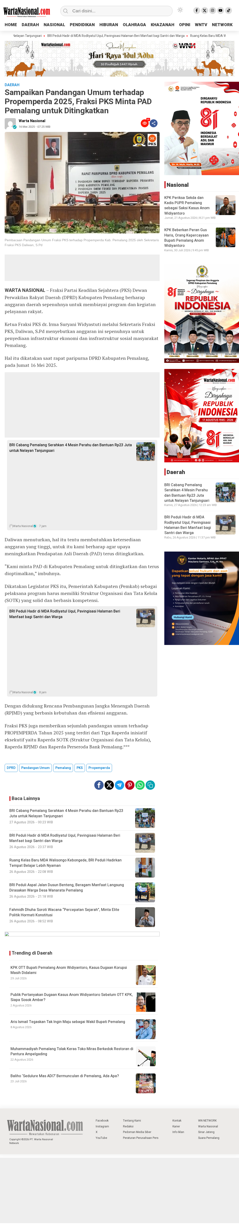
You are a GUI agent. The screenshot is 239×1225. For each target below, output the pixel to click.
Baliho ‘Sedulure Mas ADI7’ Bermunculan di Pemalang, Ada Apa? (65, 1076)
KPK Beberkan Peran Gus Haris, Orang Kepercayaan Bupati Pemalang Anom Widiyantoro (186, 237)
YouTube (101, 1138)
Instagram (102, 1126)
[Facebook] (196, 10)
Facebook (102, 1121)
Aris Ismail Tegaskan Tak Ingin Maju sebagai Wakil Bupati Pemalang (68, 1022)
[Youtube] (220, 10)
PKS (80, 767)
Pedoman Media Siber (137, 1132)
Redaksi (128, 1126)
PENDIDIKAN (82, 25)
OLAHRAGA (134, 25)
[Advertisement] (82, 268)
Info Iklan (178, 1132)
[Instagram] (212, 10)
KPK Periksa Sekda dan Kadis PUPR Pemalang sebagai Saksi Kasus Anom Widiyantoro (187, 205)
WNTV (201, 25)
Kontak (176, 1121)
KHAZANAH (162, 25)
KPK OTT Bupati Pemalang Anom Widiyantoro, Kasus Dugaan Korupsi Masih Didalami (69, 970)
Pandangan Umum (35, 767)
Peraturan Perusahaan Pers (140, 1138)
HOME (11, 25)
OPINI (184, 25)
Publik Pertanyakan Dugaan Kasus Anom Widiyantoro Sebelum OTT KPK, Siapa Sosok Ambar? (72, 997)
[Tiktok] (228, 10)
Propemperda (99, 767)
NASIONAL (54, 25)
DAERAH (30, 25)
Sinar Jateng (206, 1132)
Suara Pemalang (208, 1138)
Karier (176, 1126)
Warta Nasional (32, 121)
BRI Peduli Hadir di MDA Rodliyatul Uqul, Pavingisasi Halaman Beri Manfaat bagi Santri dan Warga (84, 36)
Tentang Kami (132, 1121)
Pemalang (63, 767)
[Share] (154, 123)
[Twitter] (204, 10)
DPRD (11, 767)
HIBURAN (108, 25)
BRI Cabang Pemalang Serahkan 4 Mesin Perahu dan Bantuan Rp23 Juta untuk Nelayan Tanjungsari (70, 447)
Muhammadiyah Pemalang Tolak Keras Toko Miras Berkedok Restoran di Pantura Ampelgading (72, 1051)
